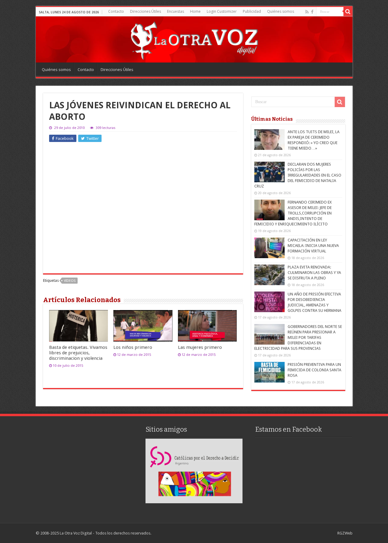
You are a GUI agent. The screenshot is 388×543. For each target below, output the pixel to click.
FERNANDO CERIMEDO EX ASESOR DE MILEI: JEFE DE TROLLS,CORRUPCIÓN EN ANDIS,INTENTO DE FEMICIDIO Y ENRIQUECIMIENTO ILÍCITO (293, 213)
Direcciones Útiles (145, 11)
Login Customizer (222, 11)
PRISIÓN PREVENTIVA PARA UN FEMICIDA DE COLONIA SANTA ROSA (314, 370)
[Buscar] (348, 11)
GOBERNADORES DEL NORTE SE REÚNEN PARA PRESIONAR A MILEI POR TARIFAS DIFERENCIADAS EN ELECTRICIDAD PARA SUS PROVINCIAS (298, 337)
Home (195, 11)
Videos (69, 281)
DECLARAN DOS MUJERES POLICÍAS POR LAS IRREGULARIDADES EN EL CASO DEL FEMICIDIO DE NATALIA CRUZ (297, 175)
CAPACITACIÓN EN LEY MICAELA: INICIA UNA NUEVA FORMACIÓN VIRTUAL (313, 245)
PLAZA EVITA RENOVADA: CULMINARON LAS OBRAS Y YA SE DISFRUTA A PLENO (314, 272)
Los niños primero (132, 347)
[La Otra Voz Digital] (194, 39)
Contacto (116, 11)
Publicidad (252, 11)
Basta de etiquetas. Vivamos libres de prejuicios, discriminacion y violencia (78, 353)
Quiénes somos (280, 11)
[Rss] (307, 11)
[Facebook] (312, 11)
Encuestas (175, 11)
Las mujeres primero (200, 347)
